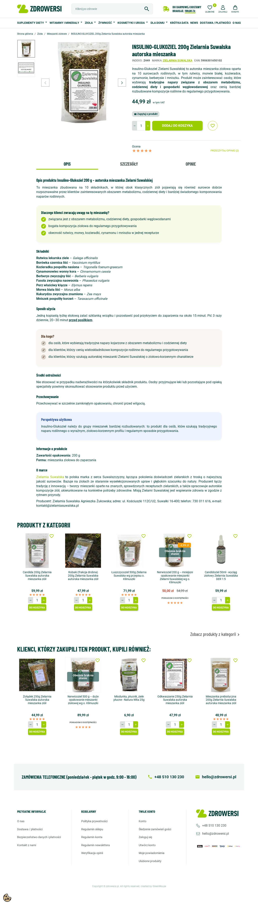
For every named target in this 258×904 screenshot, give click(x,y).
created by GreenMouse (153, 886)
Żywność (105, 22)
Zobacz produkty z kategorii (215, 634)
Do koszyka (37, 607)
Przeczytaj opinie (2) (225, 150)
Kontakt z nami (26, 845)
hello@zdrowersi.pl (215, 833)
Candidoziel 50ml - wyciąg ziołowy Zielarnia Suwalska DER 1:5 (221, 576)
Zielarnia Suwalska (177, 60)
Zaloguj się (145, 837)
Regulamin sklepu (92, 829)
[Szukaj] (147, 9)
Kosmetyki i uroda (131, 22)
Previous (45, 83)
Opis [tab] (67, 163)
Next (122, 83)
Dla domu (158, 22)
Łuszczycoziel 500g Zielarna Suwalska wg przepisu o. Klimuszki (129, 576)
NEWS (194, 22)
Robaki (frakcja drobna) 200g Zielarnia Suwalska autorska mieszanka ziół (83, 576)
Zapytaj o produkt (145, 113)
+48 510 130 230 (214, 825)
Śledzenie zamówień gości (155, 829)
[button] (222, 8)
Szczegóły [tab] (129, 163)
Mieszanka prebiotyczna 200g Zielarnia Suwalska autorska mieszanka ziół (221, 700)
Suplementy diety (31, 22)
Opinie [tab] (191, 163)
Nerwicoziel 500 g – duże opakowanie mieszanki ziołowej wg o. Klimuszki (83, 700)
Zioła (89, 22)
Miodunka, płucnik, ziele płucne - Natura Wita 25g (129, 698)
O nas (237, 22)
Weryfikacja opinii (92, 853)
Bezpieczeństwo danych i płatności (39, 837)
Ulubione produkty (150, 861)
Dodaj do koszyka (177, 126)
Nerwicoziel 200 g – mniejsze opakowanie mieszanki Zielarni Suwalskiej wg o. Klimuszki (175, 577)
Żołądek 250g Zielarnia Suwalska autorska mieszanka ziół (37, 700)
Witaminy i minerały (65, 22)
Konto (142, 821)
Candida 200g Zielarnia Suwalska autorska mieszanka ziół (37, 576)
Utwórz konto (147, 845)
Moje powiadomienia (151, 853)
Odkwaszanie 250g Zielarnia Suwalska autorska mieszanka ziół (175, 700)
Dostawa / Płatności (215, 22)
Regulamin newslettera (95, 845)
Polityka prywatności (94, 821)
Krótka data (179, 22)
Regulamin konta (91, 837)
